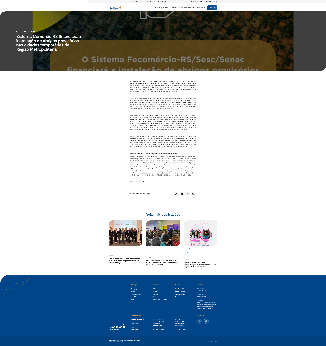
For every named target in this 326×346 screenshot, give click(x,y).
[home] (115, 7)
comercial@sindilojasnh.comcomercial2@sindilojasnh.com (205, 307)
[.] (176, 194)
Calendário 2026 (180, 294)
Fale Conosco (201, 8)
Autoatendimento (161, 1)
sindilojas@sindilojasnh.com (204, 291)
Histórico (155, 297)
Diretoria (155, 291)
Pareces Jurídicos (180, 291)
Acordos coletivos (138, 1)
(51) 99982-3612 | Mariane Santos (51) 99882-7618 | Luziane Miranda (206, 303)
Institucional (156, 285)
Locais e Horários (136, 316)
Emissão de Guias (150, 1)
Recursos (177, 285)
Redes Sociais (201, 316)
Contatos (200, 285)
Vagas (132, 300)
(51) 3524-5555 (160, 329)
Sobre (154, 289)
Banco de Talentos (171, 8)
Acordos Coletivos (180, 289)
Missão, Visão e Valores (160, 300)
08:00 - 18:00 (134, 324)
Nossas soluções (159, 8)
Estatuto (155, 294)
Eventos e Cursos (136, 294)
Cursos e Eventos (189, 8)
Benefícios (134, 297)
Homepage (134, 289)
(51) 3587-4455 (182, 329)
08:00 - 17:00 (134, 330)
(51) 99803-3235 (201, 296)
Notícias (180, 8)
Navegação (134, 285)
